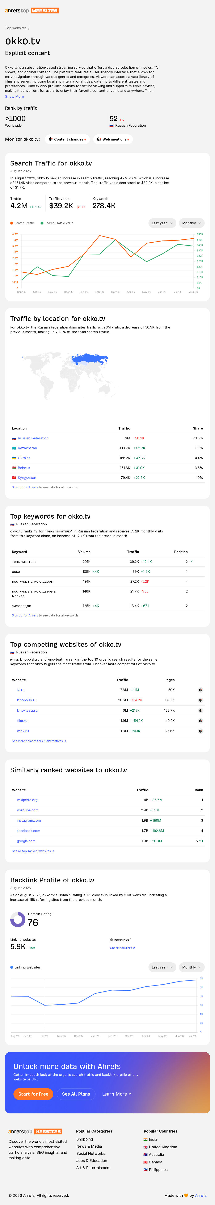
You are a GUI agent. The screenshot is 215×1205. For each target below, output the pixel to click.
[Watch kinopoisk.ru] (200, 700)
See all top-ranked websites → (33, 851)
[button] (53, 914)
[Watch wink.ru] (200, 731)
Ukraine (24, 458)
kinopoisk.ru (27, 700)
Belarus (24, 468)
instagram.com (29, 820)
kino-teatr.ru (27, 710)
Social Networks (90, 1153)
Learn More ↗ (117, 1094)
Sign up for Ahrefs (25, 487)
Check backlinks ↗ (122, 948)
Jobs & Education (91, 1160)
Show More (14, 96)
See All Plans (76, 1094)
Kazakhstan (27, 448)
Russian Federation (33, 438)
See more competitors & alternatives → (39, 741)
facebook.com (28, 831)
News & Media (89, 1146)
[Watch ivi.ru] (200, 690)
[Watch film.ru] (200, 721)
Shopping (84, 1139)
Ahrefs (201, 1195)
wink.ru (23, 731)
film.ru (22, 721)
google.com (26, 841)
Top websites (15, 28)
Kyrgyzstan (27, 478)
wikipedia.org (27, 800)
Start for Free (33, 1094)
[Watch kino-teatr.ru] (200, 710)
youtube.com (27, 810)
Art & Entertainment (93, 1168)
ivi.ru (21, 690)
